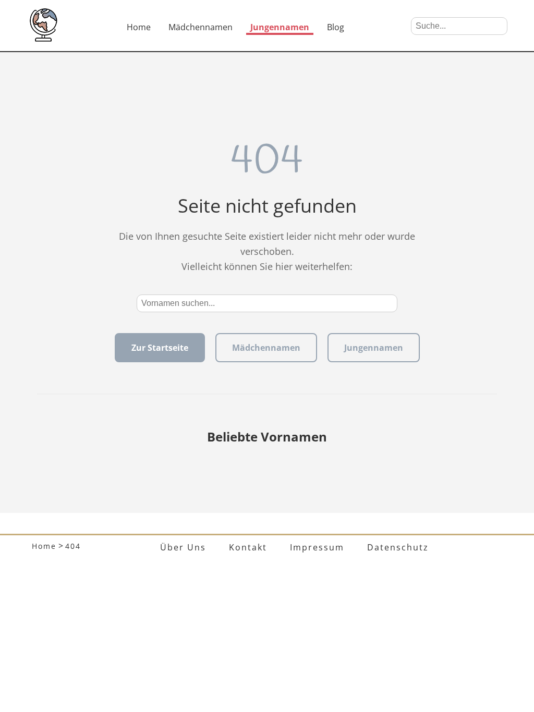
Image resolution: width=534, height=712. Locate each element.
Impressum (317, 547)
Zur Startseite (159, 347)
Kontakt (248, 547)
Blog (335, 27)
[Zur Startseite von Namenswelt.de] (43, 38)
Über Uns (183, 547)
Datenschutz (398, 547)
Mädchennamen (200, 27)
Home (139, 27)
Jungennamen (279, 27)
